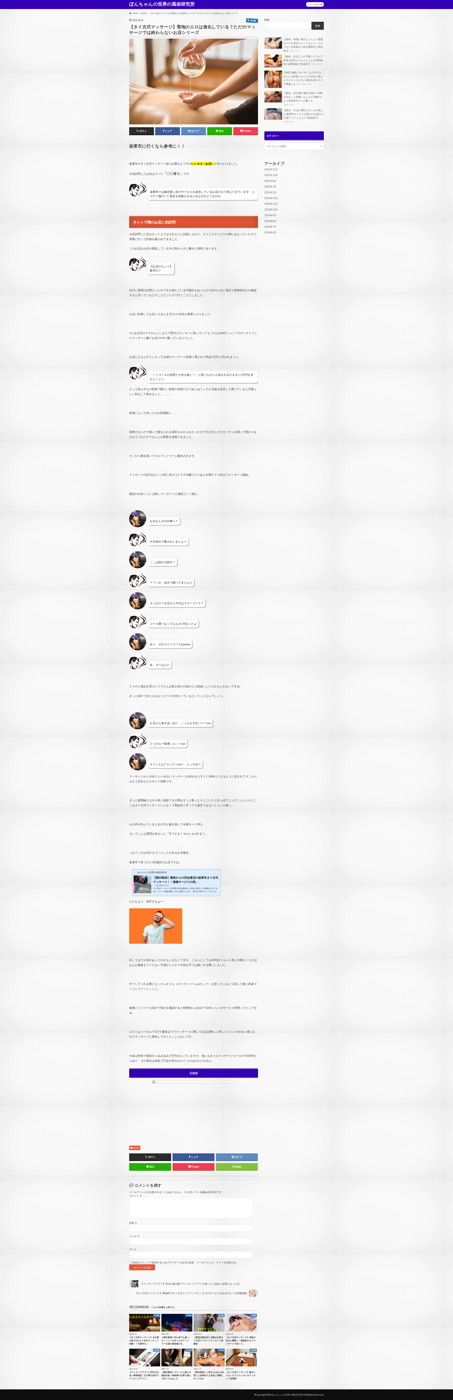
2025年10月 (271, 175)
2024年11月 (271, 203)
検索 (266, 19)
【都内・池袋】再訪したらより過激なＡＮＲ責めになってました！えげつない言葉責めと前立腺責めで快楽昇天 (303, 45)
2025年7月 (270, 186)
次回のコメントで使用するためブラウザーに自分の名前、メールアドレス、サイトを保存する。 (185, 1262)
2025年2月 (270, 192)
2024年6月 (270, 232)
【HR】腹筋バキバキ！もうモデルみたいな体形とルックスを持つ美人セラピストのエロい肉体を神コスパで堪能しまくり (303, 78)
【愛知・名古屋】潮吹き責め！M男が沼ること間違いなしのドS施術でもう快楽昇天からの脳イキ (303, 98)
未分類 (136, 1147)
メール (134, 1236)
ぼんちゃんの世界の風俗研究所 (162, 4)
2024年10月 (271, 209)
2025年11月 (271, 169)
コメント (135, 1195)
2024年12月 (271, 198)
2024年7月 (270, 226)
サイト (133, 1249)
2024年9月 (270, 215)
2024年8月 (270, 221)
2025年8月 (270, 180)
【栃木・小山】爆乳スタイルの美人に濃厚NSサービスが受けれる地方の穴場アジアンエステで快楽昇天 (303, 116)
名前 (133, 1222)
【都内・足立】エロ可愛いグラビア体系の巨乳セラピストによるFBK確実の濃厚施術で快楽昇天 (303, 60)
